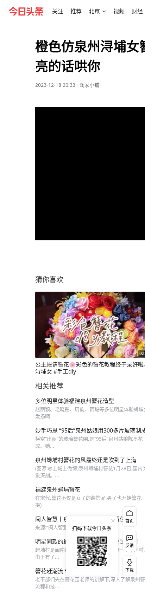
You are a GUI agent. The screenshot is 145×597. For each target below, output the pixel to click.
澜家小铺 (89, 85)
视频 (119, 11)
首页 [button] (129, 521)
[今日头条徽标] (26, 11)
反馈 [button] (129, 546)
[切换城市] (104, 11)
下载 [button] (128, 564)
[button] (57, 11)
